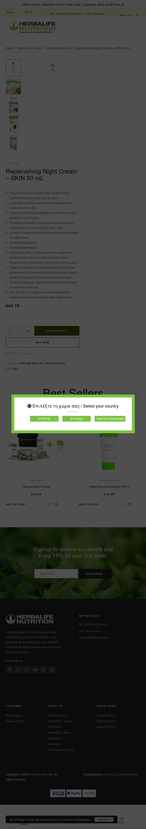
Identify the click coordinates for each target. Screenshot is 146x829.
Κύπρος (44, 419)
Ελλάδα (76, 419)
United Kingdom (110, 419)
